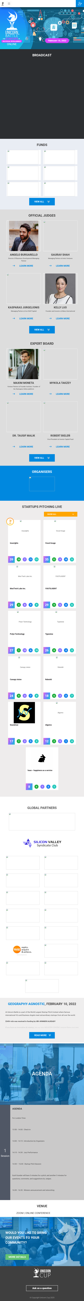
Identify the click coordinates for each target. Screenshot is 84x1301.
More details (17, 1257)
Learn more (26, 266)
